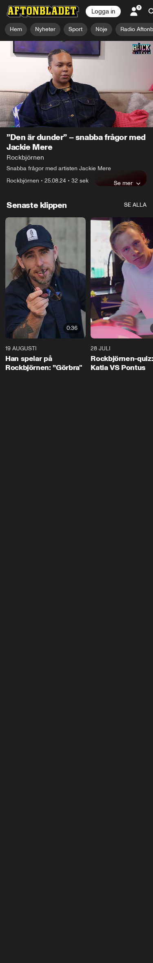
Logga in (103, 11)
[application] (76, 84)
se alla (135, 204)
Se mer (123, 183)
